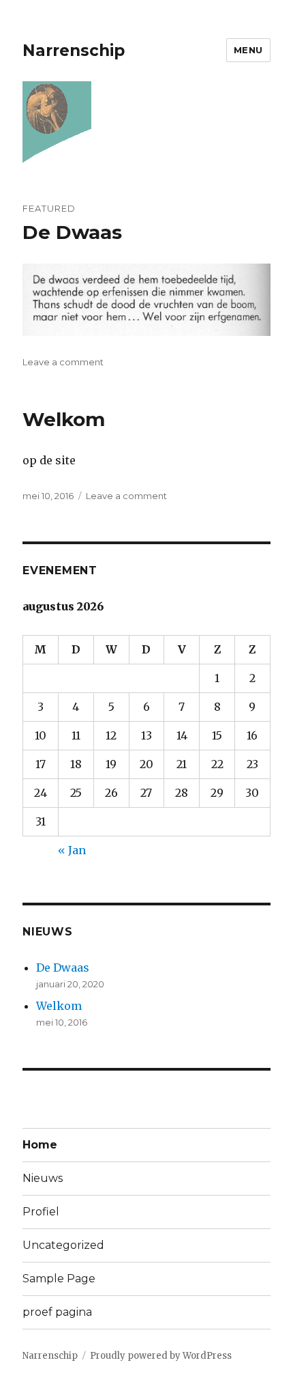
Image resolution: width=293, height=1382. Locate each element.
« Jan (72, 850)
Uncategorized (63, 1245)
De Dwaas (72, 232)
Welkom (63, 419)
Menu (248, 49)
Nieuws (42, 1178)
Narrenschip (73, 50)
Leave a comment (63, 361)
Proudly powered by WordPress (161, 1356)
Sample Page (58, 1278)
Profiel (40, 1211)
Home (39, 1144)
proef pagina (57, 1312)
